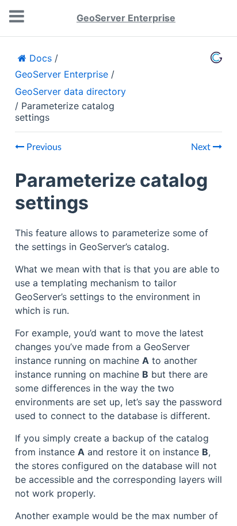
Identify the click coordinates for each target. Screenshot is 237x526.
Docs (39, 58)
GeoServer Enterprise (126, 18)
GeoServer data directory (70, 91)
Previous (43, 147)
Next (202, 147)
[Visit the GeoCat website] (216, 57)
